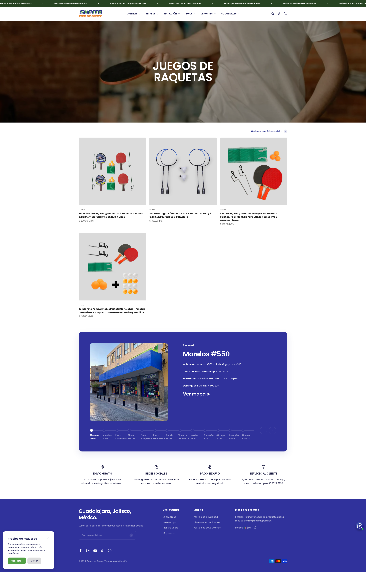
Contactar (16, 560)
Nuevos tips (169, 522)
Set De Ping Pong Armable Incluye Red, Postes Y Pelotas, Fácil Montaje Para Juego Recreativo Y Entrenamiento (248, 217)
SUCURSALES (229, 13)
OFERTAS (132, 13)
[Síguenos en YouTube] (95, 551)
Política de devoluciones (207, 527)
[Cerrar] (47, 538)
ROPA (188, 13)
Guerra (82, 210)
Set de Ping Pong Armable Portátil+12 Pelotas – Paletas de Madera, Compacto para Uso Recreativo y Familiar (112, 310)
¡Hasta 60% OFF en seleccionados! (37, 3)
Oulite (81, 305)
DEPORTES (207, 13)
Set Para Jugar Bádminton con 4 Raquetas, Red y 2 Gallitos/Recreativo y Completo (180, 215)
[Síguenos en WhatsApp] (110, 551)
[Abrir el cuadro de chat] (360, 526)
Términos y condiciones (206, 522)
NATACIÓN (170, 13)
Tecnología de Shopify (115, 561)
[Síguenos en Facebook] (80, 551)
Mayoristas (169, 533)
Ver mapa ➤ (196, 394)
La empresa (169, 517)
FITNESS (150, 13)
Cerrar (34, 560)
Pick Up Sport (170, 527)
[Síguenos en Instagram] (88, 551)
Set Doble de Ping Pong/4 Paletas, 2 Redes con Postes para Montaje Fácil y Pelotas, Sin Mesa (111, 215)
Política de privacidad (205, 517)
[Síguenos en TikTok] (102, 551)
